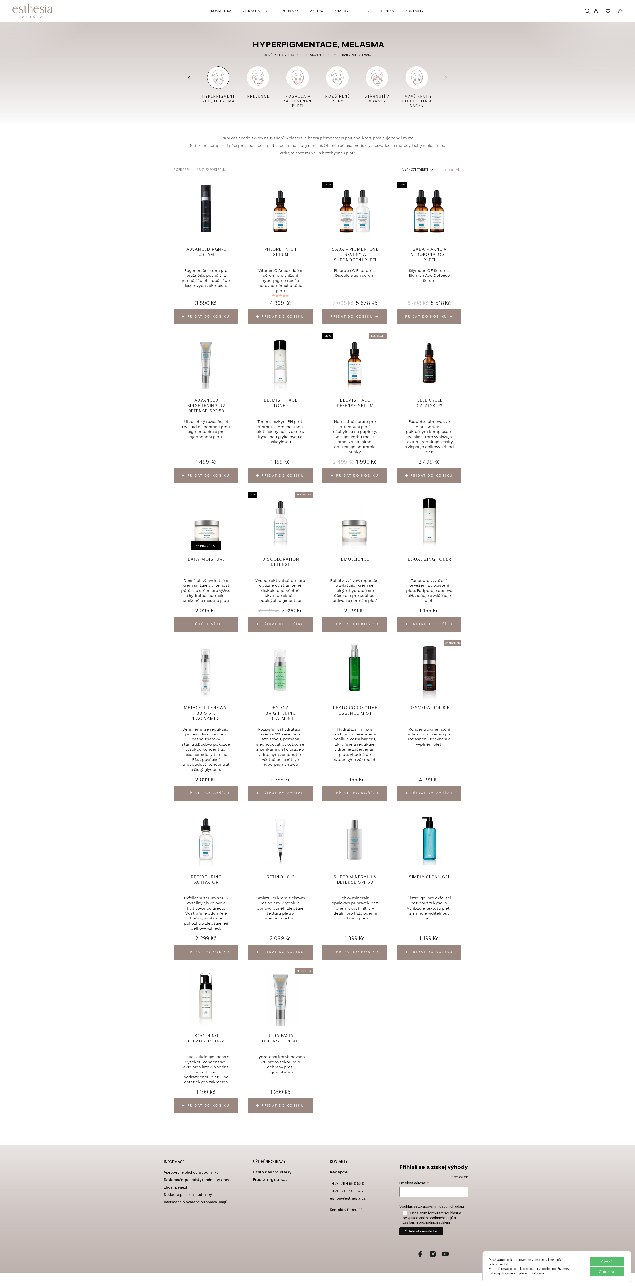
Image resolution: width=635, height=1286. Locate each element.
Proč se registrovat (270, 1179)
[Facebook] (420, 1254)
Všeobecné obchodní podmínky (191, 1172)
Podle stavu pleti (313, 55)
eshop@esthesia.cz (348, 1198)
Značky (341, 11)
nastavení (537, 1273)
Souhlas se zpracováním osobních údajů (431, 1206)
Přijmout (607, 1261)
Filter (447, 169)
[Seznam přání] (608, 12)
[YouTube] (445, 1254)
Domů (268, 55)
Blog (365, 11)
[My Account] (596, 11)
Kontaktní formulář (346, 1209)
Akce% (316, 11)
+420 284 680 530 (347, 1183)
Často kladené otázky (272, 1172)
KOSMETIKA (221, 11)
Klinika (388, 11)
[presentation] (190, 77)
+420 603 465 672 (347, 1191)
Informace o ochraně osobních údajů (195, 1202)
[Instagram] (433, 1254)
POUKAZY (290, 11)
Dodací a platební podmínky (188, 1194)
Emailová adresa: (414, 1183)
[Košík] (620, 11)
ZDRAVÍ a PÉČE (257, 11)
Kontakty (415, 11)
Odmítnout (606, 1272)
